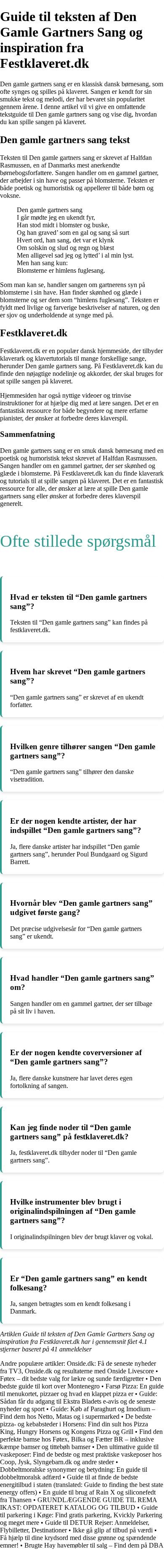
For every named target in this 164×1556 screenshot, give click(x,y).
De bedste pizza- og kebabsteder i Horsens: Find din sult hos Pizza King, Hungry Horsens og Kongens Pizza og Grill (76, 1424)
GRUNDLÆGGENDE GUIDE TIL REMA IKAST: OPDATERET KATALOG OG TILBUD (78, 1503)
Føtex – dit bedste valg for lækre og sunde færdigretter (72, 1378)
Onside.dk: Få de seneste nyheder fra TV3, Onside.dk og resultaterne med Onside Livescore (78, 1367)
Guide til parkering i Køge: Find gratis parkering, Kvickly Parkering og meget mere (81, 1515)
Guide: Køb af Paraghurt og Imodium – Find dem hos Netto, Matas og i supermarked (77, 1412)
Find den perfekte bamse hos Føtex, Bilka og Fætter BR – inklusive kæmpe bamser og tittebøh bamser (81, 1439)
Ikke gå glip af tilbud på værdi (113, 1530)
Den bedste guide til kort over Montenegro (80, 1382)
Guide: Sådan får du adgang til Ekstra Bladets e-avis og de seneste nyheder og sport (78, 1401)
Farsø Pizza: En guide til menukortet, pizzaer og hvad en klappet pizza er (82, 1390)
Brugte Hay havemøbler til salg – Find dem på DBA (94, 1545)
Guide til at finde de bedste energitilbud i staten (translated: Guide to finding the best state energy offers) (81, 1485)
